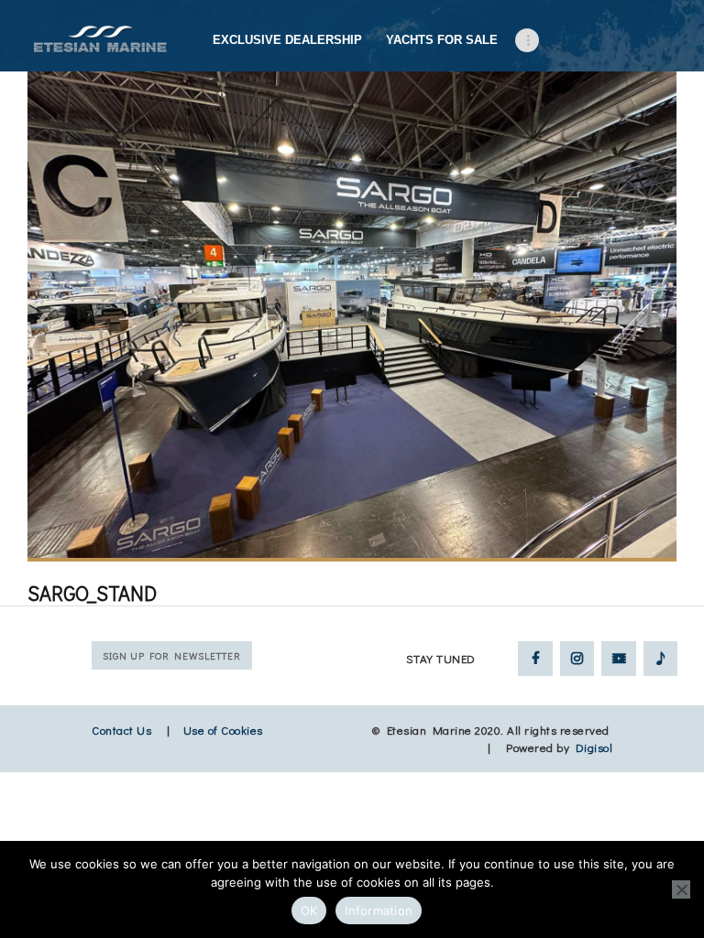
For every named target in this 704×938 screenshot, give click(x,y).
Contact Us (121, 729)
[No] (681, 889)
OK (309, 910)
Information (378, 910)
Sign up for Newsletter (172, 655)
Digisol (594, 747)
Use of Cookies (223, 729)
